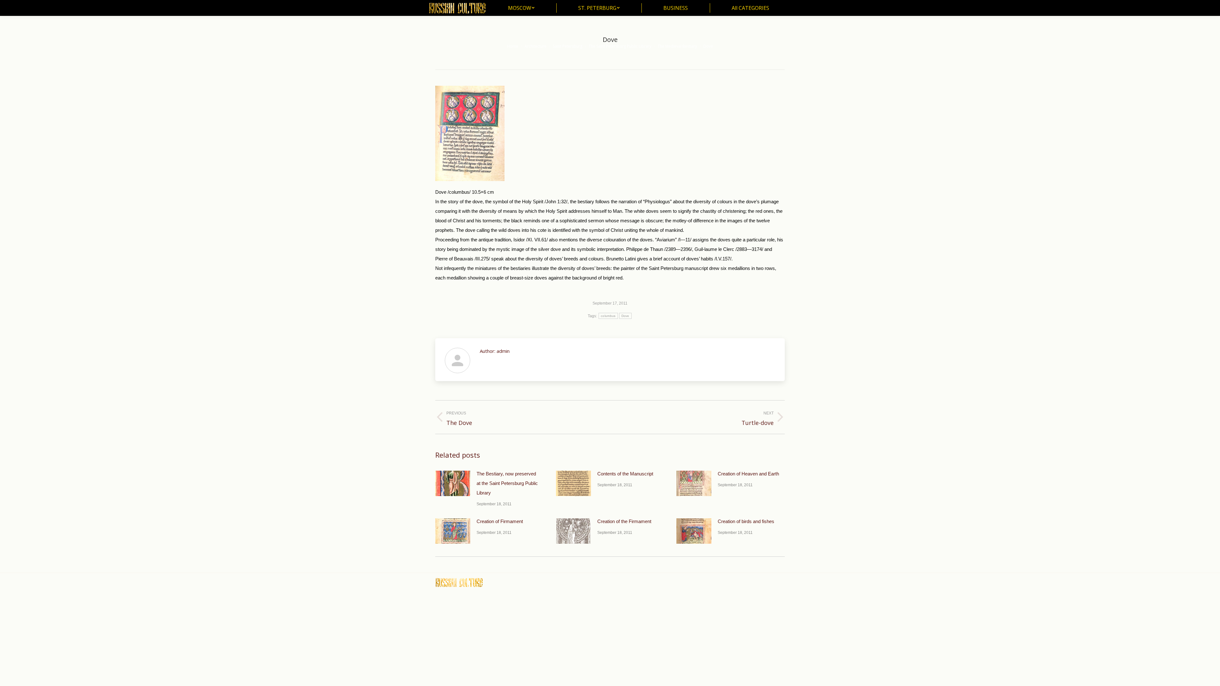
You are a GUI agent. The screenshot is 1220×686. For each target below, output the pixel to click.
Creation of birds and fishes (746, 521)
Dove (625, 316)
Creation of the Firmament (624, 521)
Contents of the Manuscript (625, 473)
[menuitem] (521, 8)
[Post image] (452, 483)
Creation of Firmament (500, 521)
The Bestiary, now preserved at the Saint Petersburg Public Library (507, 483)
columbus (608, 316)
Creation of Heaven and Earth (748, 473)
